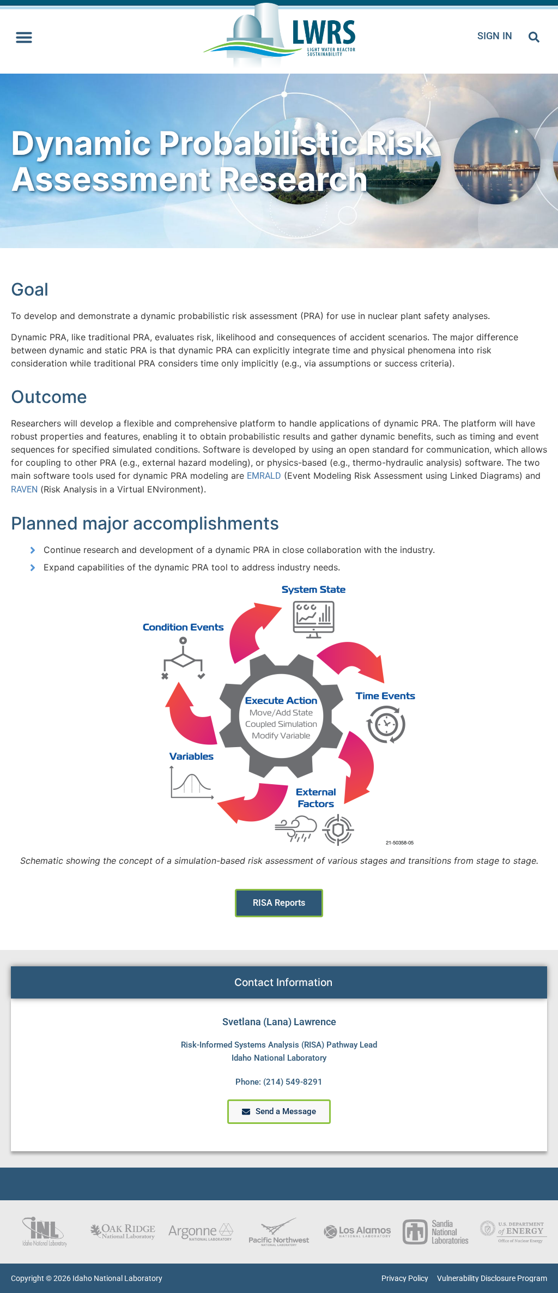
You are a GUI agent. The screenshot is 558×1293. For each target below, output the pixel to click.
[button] (24, 37)
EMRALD (264, 476)
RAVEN (24, 489)
